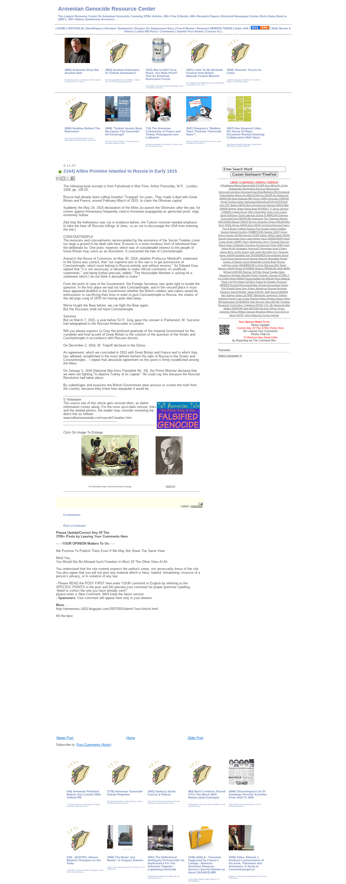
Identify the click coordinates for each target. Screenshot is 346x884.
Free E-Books (186, 28)
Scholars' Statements (118, 28)
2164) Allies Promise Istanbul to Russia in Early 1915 (120, 171)
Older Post (195, 738)
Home (130, 738)
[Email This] (58, 178)
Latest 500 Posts (147, 31)
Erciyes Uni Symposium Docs (155, 28)
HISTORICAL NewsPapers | (86, 28)
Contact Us (213, 31)
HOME (61, 28)
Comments (167, 31)
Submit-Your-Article (190, 31)
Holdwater (196, 506)
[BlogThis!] (63, 178)
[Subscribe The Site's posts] (260, 28)
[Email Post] (200, 503)
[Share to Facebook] (72, 178)
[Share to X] (67, 178)
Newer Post (64, 738)
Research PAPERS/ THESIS (214, 28)
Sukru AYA (242, 28)
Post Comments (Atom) (93, 745)
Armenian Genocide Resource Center (107, 9)
